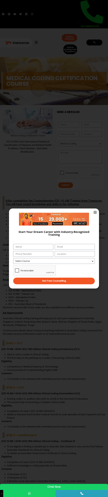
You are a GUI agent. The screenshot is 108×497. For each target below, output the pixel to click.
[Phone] (82, 493)
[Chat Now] (29, 493)
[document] (54, 248)
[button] (95, 212)
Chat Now (54, 487)
